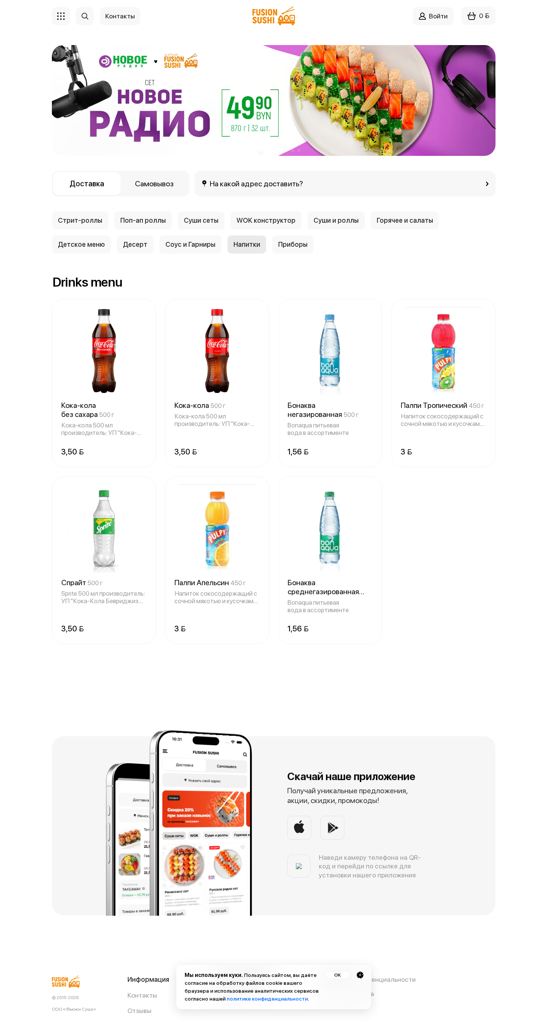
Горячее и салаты (405, 220)
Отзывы (139, 1010)
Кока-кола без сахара (87, 410)
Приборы (293, 244)
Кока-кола (200, 405)
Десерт (135, 244)
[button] (248, 150)
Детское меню (81, 244)
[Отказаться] (360, 975)
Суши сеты (201, 220)
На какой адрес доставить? (256, 183)
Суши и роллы (336, 220)
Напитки (246, 244)
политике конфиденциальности (267, 999)
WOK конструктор (265, 220)
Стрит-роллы (80, 220)
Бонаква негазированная (323, 410)
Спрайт (82, 582)
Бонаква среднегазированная (323, 587)
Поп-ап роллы (143, 220)
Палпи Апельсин (210, 582)
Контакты (142, 995)
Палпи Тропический (442, 405)
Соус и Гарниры (190, 244)
